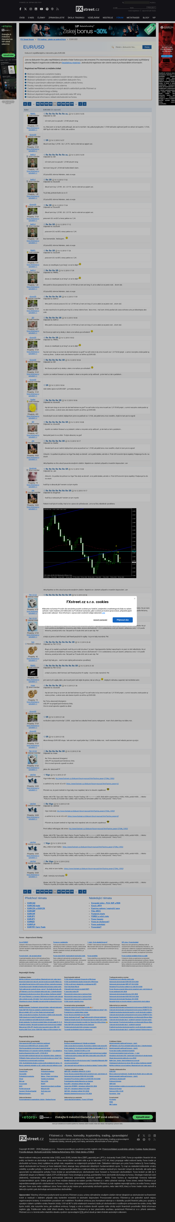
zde (103, 613)
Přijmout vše (123, 620)
